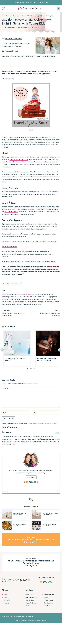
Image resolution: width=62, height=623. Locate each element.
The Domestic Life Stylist (13, 38)
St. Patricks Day (31, 597)
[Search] (57, 491)
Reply (57, 432)
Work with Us (32, 620)
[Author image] (3, 27)
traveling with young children (19, 159)
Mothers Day (30, 600)
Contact (6, 603)
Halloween (29, 606)
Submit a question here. (10, 51)
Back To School (31, 603)
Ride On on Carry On (11, 211)
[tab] (27, 368)
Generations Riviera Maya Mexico (28, 172)
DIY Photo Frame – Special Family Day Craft (49, 525)
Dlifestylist (27, 251)
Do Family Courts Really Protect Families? (46, 359)
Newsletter (7, 600)
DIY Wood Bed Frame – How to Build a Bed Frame (50, 513)
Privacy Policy (41, 620)
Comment (6, 388)
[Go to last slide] (2, 349)
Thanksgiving (48, 603)
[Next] (59, 349)
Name (5, 412)
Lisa (8, 27)
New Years (29, 594)
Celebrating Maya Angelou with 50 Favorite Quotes (13, 312)
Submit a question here (9, 246)
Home (5, 594)
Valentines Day (49, 594)
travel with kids (16, 283)
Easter (46, 597)
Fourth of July (48, 600)
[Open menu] (58, 8)
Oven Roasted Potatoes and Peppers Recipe (19, 525)
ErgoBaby (17, 206)
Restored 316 (32, 616)
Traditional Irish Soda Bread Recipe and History (19, 513)
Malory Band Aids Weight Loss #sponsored (50, 312)
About (6, 597)
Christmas (47, 606)
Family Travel (6, 283)
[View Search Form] (3, 8)
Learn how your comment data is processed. (42, 423)
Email (35, 412)
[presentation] (17, 343)
